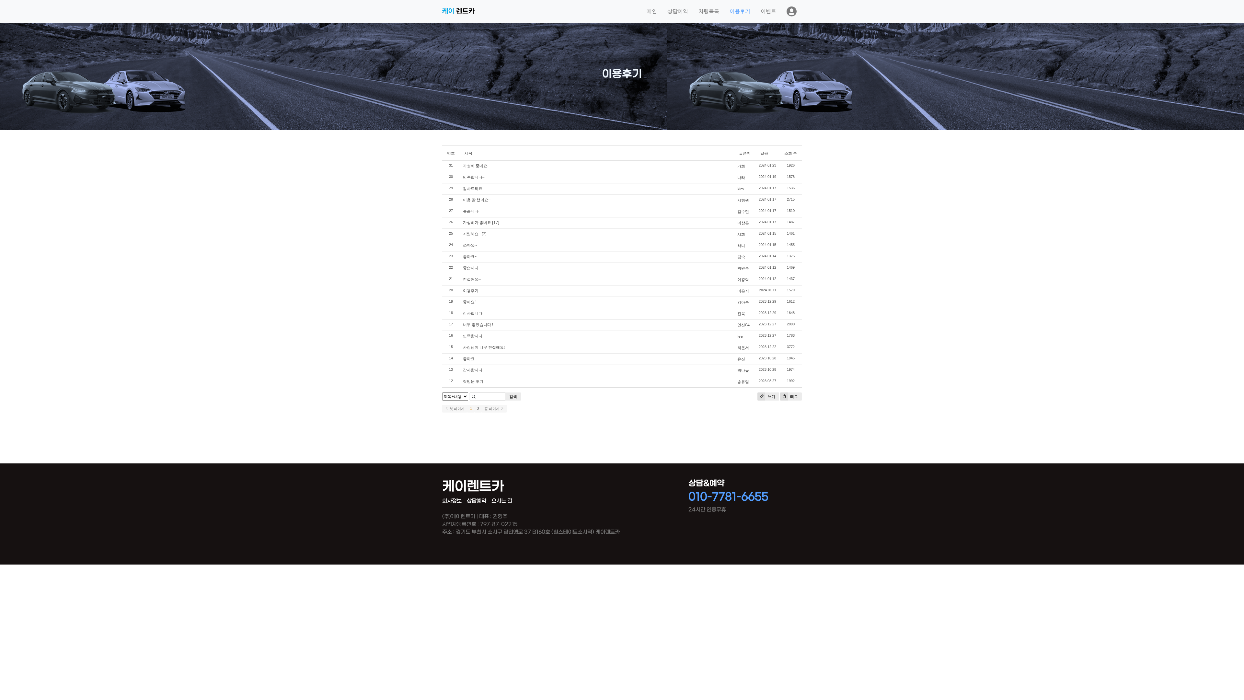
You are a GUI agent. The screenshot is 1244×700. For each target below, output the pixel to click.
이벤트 (768, 11)
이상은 (743, 223)
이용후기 (740, 11)
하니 (741, 245)
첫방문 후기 (473, 381)
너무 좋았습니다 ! (478, 324)
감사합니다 (472, 313)
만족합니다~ (474, 177)
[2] (484, 234)
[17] (495, 222)
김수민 (743, 211)
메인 (652, 11)
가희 (741, 166)
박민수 (743, 268)
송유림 (743, 381)
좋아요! (469, 302)
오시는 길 (501, 501)
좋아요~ (470, 256)
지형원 (743, 200)
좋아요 (469, 358)
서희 (741, 234)
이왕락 (743, 279)
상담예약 (677, 11)
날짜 (764, 153)
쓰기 (770, 396)
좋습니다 (470, 211)
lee (740, 336)
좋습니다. (471, 268)
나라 (741, 177)
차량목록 (708, 11)
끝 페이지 (492, 409)
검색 (513, 396)
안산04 (743, 325)
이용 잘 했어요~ (476, 200)
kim (740, 189)
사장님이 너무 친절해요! (484, 347)
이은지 (743, 291)
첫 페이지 (456, 409)
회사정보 (452, 501)
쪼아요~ (470, 245)
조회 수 (790, 153)
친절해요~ (472, 279)
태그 (793, 396)
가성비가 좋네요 (477, 222)
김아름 (743, 302)
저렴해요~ (472, 234)
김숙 (741, 257)
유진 (741, 359)
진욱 (741, 313)
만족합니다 (472, 336)
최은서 (743, 347)
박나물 (743, 370)
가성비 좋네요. (475, 166)
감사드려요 (472, 188)
